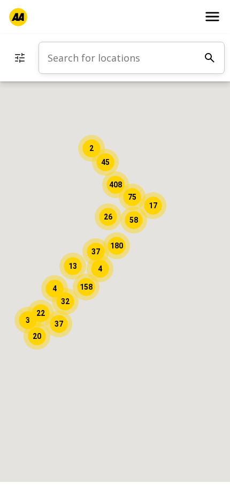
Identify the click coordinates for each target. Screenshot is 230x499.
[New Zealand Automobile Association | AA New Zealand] (18, 17)
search (209, 57)
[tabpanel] (132, 58)
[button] (86, 287)
